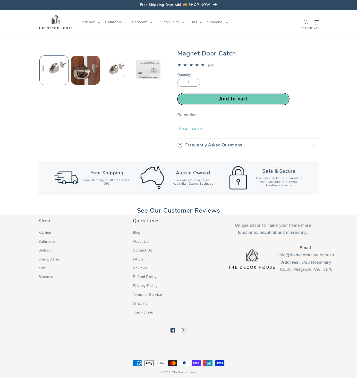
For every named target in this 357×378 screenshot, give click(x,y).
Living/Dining (49, 259)
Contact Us (142, 250)
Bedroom (46, 250)
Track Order (143, 312)
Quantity (184, 75)
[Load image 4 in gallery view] (116, 70)
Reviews (140, 268)
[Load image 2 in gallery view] (85, 70)
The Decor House (184, 372)
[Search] (306, 22)
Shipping (140, 303)
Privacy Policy (145, 286)
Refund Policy (145, 277)
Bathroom (46, 241)
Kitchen (44, 232)
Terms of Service (147, 295)
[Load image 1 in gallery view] (54, 70)
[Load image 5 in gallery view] (148, 70)
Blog (137, 232)
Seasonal (46, 277)
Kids (42, 268)
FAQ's (138, 259)
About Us (141, 241)
